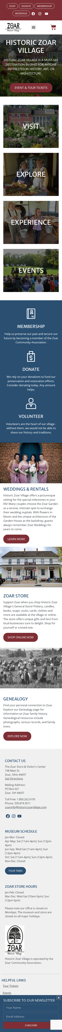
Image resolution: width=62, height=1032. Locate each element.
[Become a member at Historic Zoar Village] (31, 314)
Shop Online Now (21, 637)
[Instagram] (40, 13)
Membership (31, 326)
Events (7, 993)
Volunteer (31, 416)
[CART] (53, 27)
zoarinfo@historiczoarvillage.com (26, 807)
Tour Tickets (10, 986)
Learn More (16, 539)
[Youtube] (46, 13)
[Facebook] (8, 816)
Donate (31, 369)
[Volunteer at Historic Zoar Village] (31, 403)
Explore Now (17, 736)
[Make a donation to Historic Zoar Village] (31, 356)
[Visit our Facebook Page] (33, 13)
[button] (33, 27)
